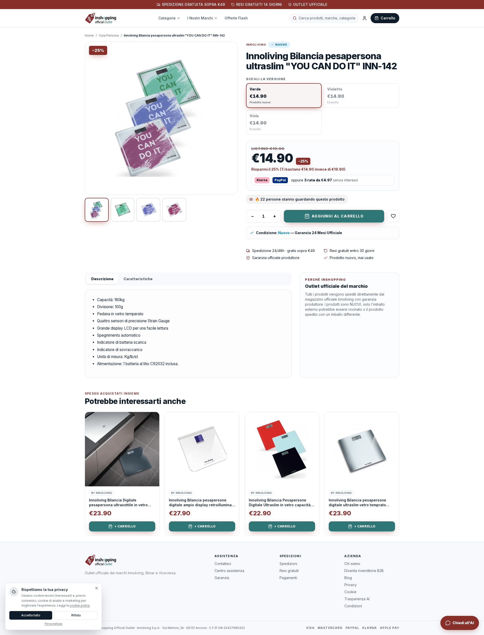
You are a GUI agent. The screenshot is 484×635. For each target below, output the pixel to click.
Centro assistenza (229, 570)
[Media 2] (123, 210)
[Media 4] (174, 210)
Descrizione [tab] (102, 279)
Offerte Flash (236, 18)
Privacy (350, 585)
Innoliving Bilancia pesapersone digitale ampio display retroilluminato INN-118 (202, 502)
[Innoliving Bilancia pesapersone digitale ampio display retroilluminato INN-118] (202, 449)
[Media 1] (97, 210)
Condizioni (353, 606)
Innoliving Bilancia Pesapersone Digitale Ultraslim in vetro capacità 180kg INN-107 (280, 502)
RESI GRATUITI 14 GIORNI (259, 4)
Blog (348, 578)
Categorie (167, 18)
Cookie (350, 592)
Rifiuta (76, 615)
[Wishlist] (393, 216)
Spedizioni (288, 563)
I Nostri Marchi (200, 18)
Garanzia (222, 578)
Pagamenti (288, 578)
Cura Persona (109, 35)
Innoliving (256, 44)
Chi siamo (352, 563)
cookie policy (79, 605)
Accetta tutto (30, 615)
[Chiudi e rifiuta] (97, 588)
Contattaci (223, 563)
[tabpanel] (188, 333)
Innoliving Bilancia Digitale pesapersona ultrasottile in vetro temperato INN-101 (118, 502)
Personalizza (53, 623)
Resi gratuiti (289, 570)
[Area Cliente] (364, 18)
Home (89, 35)
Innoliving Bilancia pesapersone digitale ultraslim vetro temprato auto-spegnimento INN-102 (357, 502)
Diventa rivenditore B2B (364, 570)
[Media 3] (148, 210)
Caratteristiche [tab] (138, 279)
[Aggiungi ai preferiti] (151, 419)
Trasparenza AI (357, 599)
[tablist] (188, 278)
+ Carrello (125, 526)
